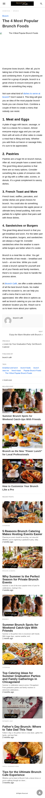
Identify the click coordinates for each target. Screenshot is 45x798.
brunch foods (26, 368)
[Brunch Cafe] (22, 3)
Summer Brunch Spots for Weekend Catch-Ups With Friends (20, 627)
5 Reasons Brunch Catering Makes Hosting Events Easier (22, 532)
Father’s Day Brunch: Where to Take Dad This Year (21, 728)
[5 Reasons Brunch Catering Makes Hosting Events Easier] (22, 512)
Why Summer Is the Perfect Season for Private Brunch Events (21, 579)
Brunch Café (11, 283)
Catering (6, 525)
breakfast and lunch (10, 368)
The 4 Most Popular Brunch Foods (18, 373)
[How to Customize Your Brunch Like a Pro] (22, 471)
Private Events (8, 571)
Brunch (16, 11)
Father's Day (7, 721)
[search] (41, 3)
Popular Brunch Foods (32, 370)
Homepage (6, 11)
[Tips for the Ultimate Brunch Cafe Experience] (22, 753)
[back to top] (40, 793)
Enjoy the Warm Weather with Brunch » (26, 334)
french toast (16, 370)
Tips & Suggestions (10, 766)
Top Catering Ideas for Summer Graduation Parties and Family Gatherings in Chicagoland (21, 677)
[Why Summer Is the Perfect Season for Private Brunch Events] (22, 557)
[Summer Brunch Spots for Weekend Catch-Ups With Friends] (22, 401)
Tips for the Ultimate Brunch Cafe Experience (21, 773)
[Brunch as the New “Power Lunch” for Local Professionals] (22, 436)
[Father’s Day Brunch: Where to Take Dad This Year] (22, 707)
